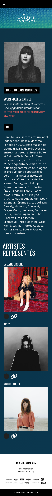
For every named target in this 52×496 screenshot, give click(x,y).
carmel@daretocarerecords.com (24, 112)
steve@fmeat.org (26, 471)
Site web (9, 115)
